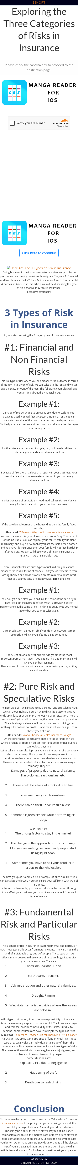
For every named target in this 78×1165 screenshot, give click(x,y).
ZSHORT (39, 2)
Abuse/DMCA (39, 1159)
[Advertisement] (39, 180)
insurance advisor (12, 1123)
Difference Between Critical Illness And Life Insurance (46, 1035)
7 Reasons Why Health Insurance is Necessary (46, 532)
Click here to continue (39, 253)
